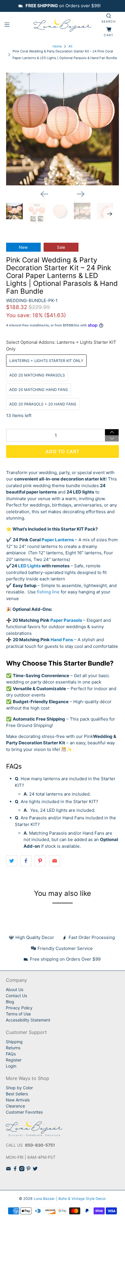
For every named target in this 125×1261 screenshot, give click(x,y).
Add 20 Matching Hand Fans (38, 389)
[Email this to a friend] (54, 860)
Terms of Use (18, 1013)
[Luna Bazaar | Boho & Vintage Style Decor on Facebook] (15, 1169)
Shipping (14, 1041)
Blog (10, 1001)
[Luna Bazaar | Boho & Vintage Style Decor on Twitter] (35, 1169)
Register (14, 1059)
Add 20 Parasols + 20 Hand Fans (42, 404)
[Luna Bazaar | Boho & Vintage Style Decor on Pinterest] (28, 1169)
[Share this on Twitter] (11, 860)
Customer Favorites (24, 1112)
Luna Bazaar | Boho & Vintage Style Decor (70, 1198)
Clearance (15, 1105)
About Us (14, 989)
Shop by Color (19, 1087)
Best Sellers (17, 1093)
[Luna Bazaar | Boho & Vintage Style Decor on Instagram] (21, 1169)
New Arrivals (18, 1099)
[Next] (80, 194)
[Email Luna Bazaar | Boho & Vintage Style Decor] (8, 1169)
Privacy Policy (19, 1007)
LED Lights (29, 566)
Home (57, 46)
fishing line (48, 592)
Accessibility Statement (28, 1019)
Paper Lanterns (58, 539)
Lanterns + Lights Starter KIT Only (46, 360)
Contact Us (16, 995)
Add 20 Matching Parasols (37, 375)
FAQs (11, 1053)
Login (11, 1065)
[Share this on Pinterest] (40, 860)
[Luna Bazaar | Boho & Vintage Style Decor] (62, 25)
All (70, 46)
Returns (13, 1047)
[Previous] (44, 194)
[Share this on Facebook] (25, 860)
